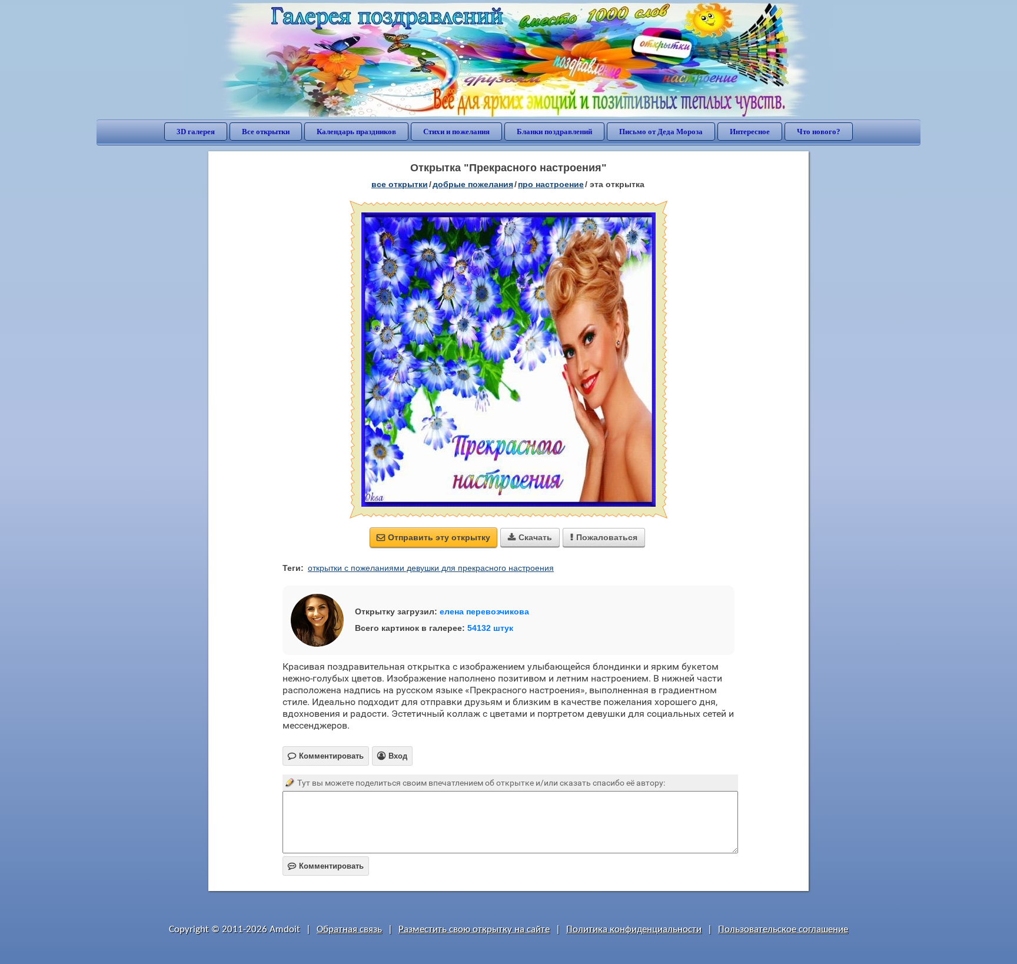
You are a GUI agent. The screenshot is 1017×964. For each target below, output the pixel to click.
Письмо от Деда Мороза (661, 131)
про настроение (551, 184)
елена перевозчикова (484, 611)
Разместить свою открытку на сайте (474, 930)
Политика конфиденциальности (634, 930)
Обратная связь (349, 930)
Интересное (750, 131)
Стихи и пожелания (456, 131)
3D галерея (196, 131)
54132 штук (490, 628)
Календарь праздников (356, 131)
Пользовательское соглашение (783, 930)
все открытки (399, 184)
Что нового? (818, 131)
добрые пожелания (473, 184)
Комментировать (326, 866)
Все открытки (266, 131)
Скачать (530, 537)
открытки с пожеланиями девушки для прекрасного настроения (431, 568)
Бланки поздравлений (554, 131)
